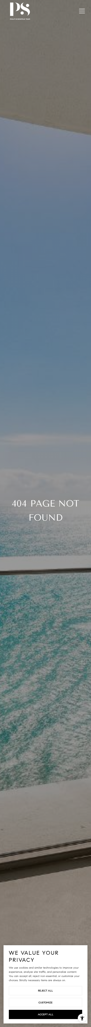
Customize (45, 1002)
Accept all (45, 1014)
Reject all (45, 990)
